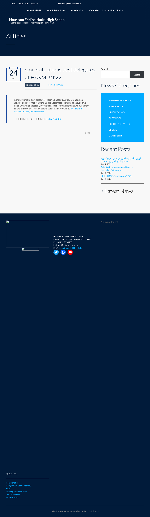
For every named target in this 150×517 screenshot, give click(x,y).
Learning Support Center (16, 491)
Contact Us (108, 10)
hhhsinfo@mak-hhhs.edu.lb (69, 3)
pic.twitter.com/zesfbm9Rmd (29, 111)
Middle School (117, 112)
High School (32, 85)
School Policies (12, 497)
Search (104, 69)
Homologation (12, 483)
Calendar (94, 10)
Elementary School (120, 100)
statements (115, 135)
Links (120, 10)
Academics (77, 10)
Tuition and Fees (13, 494)
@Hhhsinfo (76, 108)
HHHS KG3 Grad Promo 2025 (116, 176)
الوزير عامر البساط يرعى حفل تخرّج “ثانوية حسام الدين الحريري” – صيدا (121, 160)
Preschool (115, 118)
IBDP (8, 488)
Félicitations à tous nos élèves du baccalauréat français (117, 168)
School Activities (119, 124)
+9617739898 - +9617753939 (24, 3)
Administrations (56, 10)
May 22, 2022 (54, 118)
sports (113, 130)
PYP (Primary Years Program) (18, 486)
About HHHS (34, 10)
